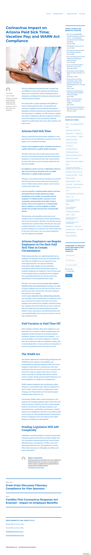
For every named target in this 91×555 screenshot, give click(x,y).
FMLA (15, 106)
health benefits (78, 184)
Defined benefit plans (72, 152)
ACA (67, 124)
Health (15, 98)
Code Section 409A (71, 139)
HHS (67, 190)
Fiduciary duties (70, 181)
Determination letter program (74, 161)
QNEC (73, 214)
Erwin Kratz (9, 93)
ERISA (80, 175)
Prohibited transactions (72, 211)
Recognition (69, 226)
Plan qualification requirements (71, 208)
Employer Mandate (71, 175)
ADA (67, 127)
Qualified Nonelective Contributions (72, 222)
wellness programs (71, 235)
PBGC (67, 204)
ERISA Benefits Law (11, 547)
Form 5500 (69, 184)
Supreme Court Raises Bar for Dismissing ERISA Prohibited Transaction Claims (75, 92)
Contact (82, 14)
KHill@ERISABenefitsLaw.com (14, 531)
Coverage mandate (71, 149)
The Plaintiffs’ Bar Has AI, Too (75, 46)
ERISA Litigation (70, 178)
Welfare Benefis (10, 102)
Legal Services (72, 14)
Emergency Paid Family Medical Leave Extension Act (74, 168)
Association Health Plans (73, 130)
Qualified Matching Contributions (71, 218)
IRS (72, 197)
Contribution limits (71, 142)
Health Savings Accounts (73, 187)
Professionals (57, 14)
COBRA (81, 136)
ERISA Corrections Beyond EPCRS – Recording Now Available (74, 101)
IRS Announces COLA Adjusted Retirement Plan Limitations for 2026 (76, 73)
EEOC (67, 164)
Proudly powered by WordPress (27, 547)
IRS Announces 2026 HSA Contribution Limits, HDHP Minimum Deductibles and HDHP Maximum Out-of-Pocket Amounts (76, 82)
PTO (7, 108)
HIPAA (68, 197)
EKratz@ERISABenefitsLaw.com (15, 535)
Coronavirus (9, 98)
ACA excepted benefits (76, 124)
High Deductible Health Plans (74, 193)
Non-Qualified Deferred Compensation (73, 200)
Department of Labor (72, 158)
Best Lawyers (69, 133)
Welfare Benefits (10, 104)
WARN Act (9, 110)
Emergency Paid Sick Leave (74, 172)
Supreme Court (70, 229)
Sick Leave (12, 108)
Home (48, 14)
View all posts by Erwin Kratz (36, 467)
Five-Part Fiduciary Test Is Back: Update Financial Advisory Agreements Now (76, 58)
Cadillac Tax (78, 133)
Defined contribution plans (74, 155)
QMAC (68, 214)
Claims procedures (71, 136)
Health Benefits (10, 100)
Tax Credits (80, 229)
